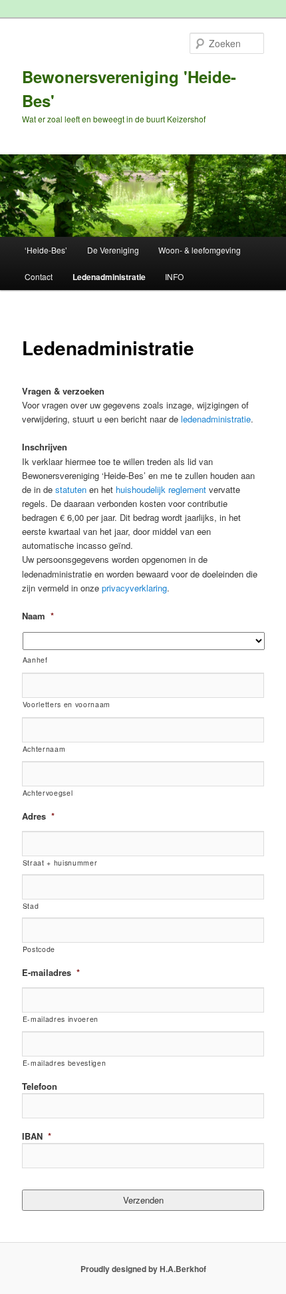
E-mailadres (51, 972)
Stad (31, 906)
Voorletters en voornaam (66, 704)
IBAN (36, 1136)
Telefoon (39, 1086)
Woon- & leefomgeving (199, 249)
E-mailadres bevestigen (64, 1063)
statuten (70, 489)
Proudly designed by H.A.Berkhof (143, 1269)
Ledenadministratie (109, 277)
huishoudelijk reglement (161, 489)
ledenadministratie (216, 418)
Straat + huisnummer (60, 863)
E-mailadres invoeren (60, 1019)
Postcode (39, 949)
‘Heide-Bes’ (46, 249)
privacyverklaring (134, 587)
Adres (38, 816)
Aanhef (35, 660)
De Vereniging (113, 249)
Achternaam (44, 749)
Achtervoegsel (48, 793)
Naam (38, 615)
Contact (39, 276)
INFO (174, 276)
